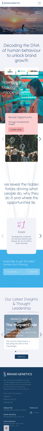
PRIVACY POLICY (10, 399)
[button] (40, 139)
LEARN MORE (16, 130)
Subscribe (32, 272)
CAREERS (7, 396)
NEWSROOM (8, 402)
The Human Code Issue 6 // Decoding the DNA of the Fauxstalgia (18, 343)
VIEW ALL (21, 357)
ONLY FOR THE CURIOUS (13, 393)
